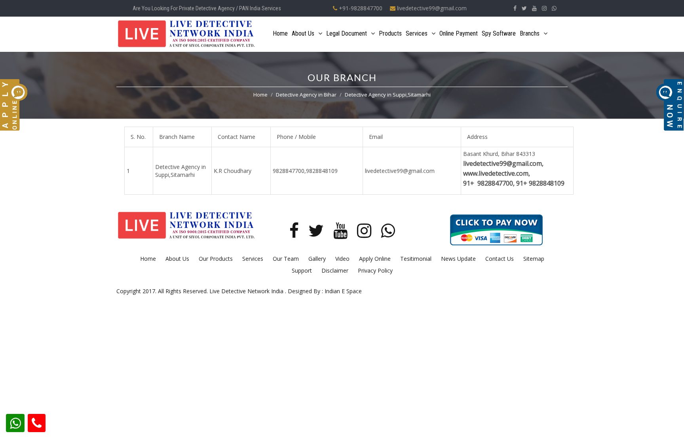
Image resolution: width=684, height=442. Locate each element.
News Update (458, 258)
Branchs (530, 33)
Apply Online (375, 258)
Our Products (216, 258)
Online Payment (458, 33)
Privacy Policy (375, 270)
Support (302, 270)
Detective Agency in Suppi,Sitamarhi (388, 94)
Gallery (317, 258)
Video (342, 258)
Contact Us (499, 258)
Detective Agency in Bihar (306, 94)
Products (390, 33)
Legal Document (346, 33)
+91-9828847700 (359, 8)
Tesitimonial (415, 258)
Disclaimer (334, 270)
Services (417, 33)
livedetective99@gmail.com (431, 8)
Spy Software (499, 33)
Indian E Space (343, 291)
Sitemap (533, 258)
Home (280, 33)
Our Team (286, 258)
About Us (303, 33)
